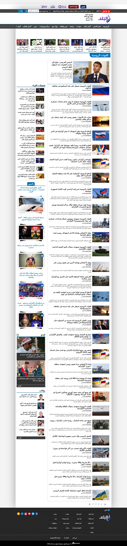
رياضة (72, 26)
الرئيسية (106, 26)
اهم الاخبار (97, 26)
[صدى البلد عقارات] (52, 6)
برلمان (67, 528)
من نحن (74, 537)
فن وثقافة (63, 26)
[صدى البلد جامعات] (62, 6)
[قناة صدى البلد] (83, 6)
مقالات (92, 532)
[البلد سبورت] (73, 6)
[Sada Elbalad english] (44, 6)
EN (21, 11)
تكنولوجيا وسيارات (76, 528)
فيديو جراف (66, 523)
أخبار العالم (27, 26)
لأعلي (106, 510)
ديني (35, 26)
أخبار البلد (87, 26)
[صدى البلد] (104, 18)
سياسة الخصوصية (55, 537)
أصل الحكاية (78, 523)
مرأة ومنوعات (44, 26)
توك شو (55, 26)
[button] (108, 42)
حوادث (78, 26)
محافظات (54, 523)
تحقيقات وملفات (52, 528)
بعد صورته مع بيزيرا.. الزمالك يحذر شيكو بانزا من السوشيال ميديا (73, 11)
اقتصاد (92, 528)
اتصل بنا (66, 537)
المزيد (19, 386)
